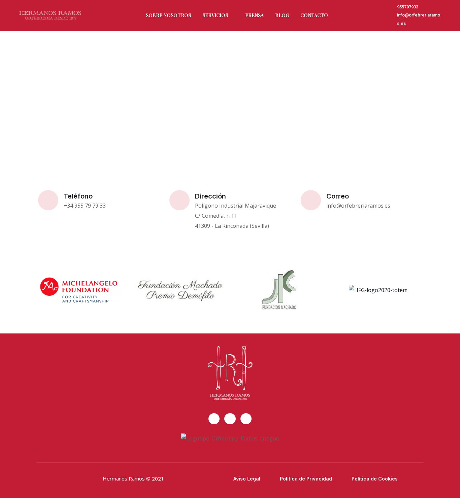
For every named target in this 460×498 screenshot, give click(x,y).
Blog (282, 15)
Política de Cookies (375, 479)
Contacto (314, 15)
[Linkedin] (246, 419)
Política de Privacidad (306, 479)
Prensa (254, 15)
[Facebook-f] (214, 419)
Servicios (215, 15)
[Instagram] (230, 419)
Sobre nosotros (168, 15)
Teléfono (78, 196)
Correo (337, 196)
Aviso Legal (246, 479)
